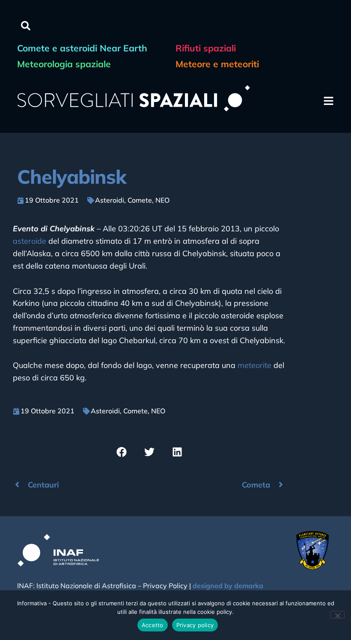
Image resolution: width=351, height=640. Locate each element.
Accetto (153, 625)
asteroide (29, 241)
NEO (162, 200)
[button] (25, 25)
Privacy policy (195, 625)
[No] (337, 615)
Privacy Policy (165, 585)
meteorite (254, 365)
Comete (140, 200)
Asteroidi (109, 200)
